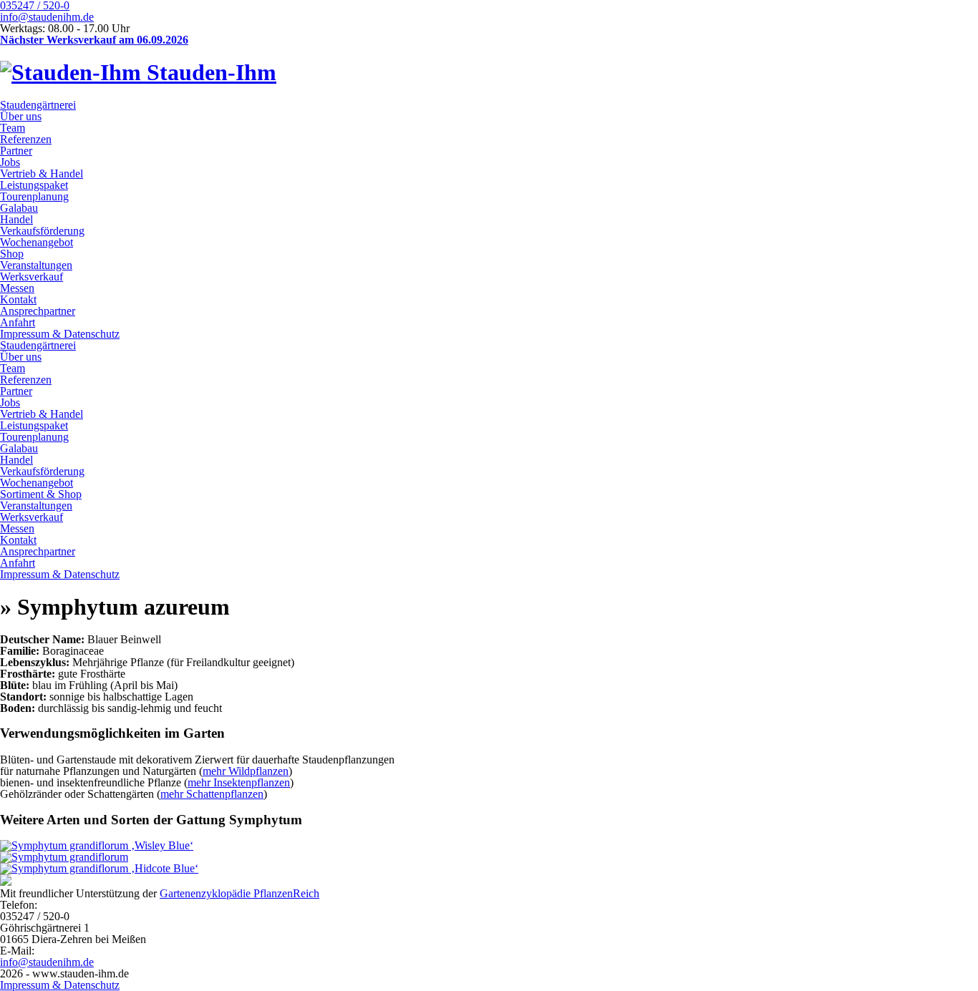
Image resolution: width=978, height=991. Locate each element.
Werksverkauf (31, 276)
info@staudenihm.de (47, 17)
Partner (16, 151)
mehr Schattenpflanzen (211, 794)
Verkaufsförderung (42, 231)
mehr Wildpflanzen (246, 771)
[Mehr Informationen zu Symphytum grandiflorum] (64, 857)
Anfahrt (17, 322)
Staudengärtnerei (38, 105)
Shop (12, 254)
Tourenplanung (34, 196)
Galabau (19, 208)
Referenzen (26, 139)
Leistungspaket (34, 185)
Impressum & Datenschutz (60, 334)
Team (12, 128)
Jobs (10, 162)
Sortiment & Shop (41, 494)
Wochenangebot (36, 242)
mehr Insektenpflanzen (239, 782)
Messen (17, 288)
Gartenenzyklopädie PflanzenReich (239, 893)
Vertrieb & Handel (41, 173)
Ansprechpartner (37, 311)
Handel (16, 219)
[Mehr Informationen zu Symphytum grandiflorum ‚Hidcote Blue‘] (99, 868)
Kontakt (18, 299)
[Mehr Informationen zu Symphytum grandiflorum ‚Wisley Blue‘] (96, 845)
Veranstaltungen (36, 265)
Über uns (21, 116)
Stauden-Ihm (208, 72)
